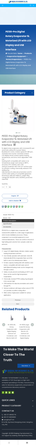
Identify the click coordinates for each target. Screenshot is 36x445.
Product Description (9, 221)
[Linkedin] (6, 392)
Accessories (7, 227)
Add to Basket (14, 201)
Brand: (5, 218)
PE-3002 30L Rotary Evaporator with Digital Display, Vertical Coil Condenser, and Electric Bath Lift (11, 331)
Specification (7, 224)
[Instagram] (13, 392)
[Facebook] (3, 392)
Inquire (13, 196)
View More (25, 366)
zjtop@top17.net (9, 420)
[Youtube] (9, 392)
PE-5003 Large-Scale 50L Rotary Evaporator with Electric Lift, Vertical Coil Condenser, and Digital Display (24, 331)
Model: (5, 215)
